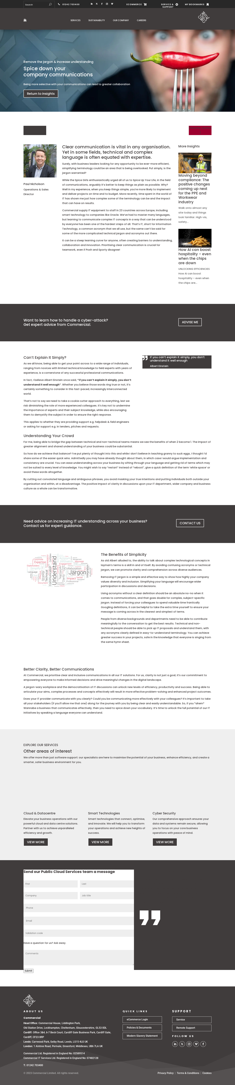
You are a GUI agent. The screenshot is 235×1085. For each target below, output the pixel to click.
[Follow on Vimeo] (112, 4)
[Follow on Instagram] (107, 4)
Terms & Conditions (188, 1073)
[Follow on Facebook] (102, 4)
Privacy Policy (166, 1073)
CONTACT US (190, 523)
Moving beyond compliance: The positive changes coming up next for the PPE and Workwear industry (194, 189)
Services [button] (75, 20)
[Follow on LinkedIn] (92, 4)
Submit (28, 970)
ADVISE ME (190, 322)
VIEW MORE (36, 842)
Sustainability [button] (96, 20)
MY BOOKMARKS (194, 4)
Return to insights (41, 93)
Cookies (207, 1073)
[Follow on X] (97, 4)
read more (185, 226)
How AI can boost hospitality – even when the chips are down (194, 256)
